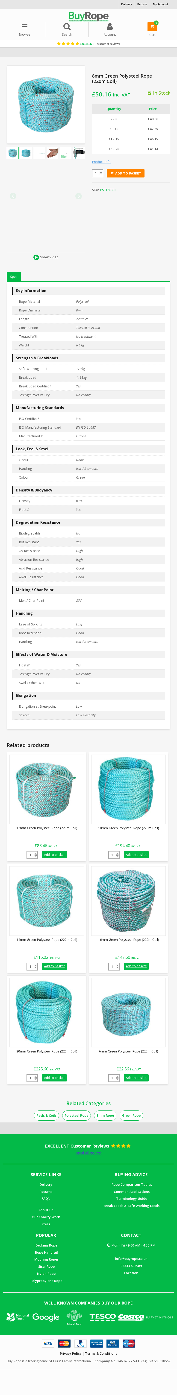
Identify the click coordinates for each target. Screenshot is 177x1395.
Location (131, 1273)
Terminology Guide (131, 1198)
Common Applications (132, 1191)
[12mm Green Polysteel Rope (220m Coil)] (44, 789)
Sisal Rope (46, 1266)
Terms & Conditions (101, 1353)
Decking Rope (46, 1245)
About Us (45, 1210)
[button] (13, 153)
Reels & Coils (46, 1115)
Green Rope (131, 1115)
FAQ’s (46, 1198)
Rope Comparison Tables (132, 1184)
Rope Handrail (46, 1252)
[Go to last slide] (13, 196)
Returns (46, 1191)
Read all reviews (88, 1153)
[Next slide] (78, 196)
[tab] (14, 277)
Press (46, 1224)
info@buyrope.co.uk (131, 1258)
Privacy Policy (70, 1353)
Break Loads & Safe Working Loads (131, 1205)
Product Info (101, 162)
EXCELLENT (99, 44)
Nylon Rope (46, 1273)
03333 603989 (131, 1266)
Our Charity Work (46, 1217)
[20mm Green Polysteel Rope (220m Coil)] (44, 1012)
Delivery (46, 1184)
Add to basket (128, 173)
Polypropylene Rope (46, 1281)
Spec (13, 276)
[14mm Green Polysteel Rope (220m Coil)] (44, 900)
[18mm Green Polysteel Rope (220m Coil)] (126, 789)
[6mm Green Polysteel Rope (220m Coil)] (126, 1012)
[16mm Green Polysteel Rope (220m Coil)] (126, 900)
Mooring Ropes (46, 1259)
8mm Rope (105, 1115)
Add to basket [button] (54, 854)
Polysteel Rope (76, 1115)
